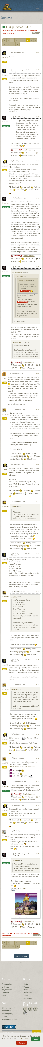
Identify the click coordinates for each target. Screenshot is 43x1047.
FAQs (26, 984)
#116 (37, 758)
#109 (37, 464)
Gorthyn (22, 888)
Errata (26, 995)
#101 (37, 52)
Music (26, 990)
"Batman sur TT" (18, 342)
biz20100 (5, 763)
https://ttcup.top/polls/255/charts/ (23, 766)
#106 (37, 267)
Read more (25, 1039)
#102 (37, 70)
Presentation (7, 984)
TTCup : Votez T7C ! (18, 27)
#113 (37, 660)
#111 (37, 554)
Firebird (5, 122)
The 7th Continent (17, 31)
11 (13, 44)
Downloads (28, 992)
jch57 (4, 378)
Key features (7, 990)
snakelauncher (17, 272)
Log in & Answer (21, 956)
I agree (35, 1039)
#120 (37, 854)
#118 (37, 805)
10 (8, 44)
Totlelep (5, 836)
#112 (37, 592)
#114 (37, 684)
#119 (37, 831)
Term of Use (6, 1011)
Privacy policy (7, 1013)
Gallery (4, 995)
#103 (37, 117)
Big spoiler (25, 291)
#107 (37, 373)
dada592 (5, 57)
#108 (37, 409)
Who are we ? (7, 1008)
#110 (37, 501)
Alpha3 (4, 166)
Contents (5, 992)
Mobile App (28, 998)
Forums (6, 31)
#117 (37, 781)
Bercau (4, 75)
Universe (5, 987)
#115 (37, 734)
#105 (37, 198)
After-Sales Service (9, 1019)
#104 (37, 161)
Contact (5, 1016)
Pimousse (5, 414)
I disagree (21, 1043)
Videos (26, 987)
